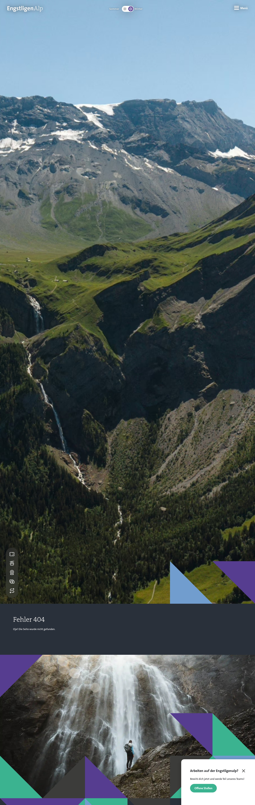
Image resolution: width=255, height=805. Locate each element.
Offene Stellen (203, 788)
